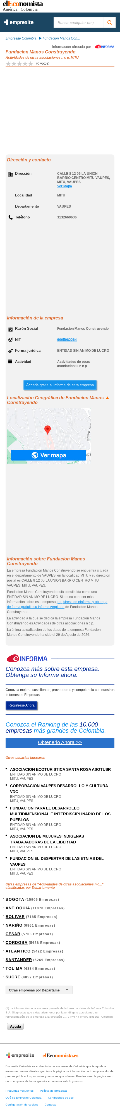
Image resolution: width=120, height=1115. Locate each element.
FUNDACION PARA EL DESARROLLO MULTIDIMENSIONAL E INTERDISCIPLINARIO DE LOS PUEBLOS (60, 814)
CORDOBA (17, 942)
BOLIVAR (15, 916)
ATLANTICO (18, 951)
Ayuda (15, 1026)
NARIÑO (14, 925)
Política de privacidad (54, 1090)
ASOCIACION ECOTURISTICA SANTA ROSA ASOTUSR (60, 769)
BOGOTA (15, 899)
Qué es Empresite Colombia (24, 1097)
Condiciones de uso (61, 1097)
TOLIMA (14, 968)
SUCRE (13, 977)
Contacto (50, 1104)
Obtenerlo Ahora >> (60, 742)
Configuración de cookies (22, 1104)
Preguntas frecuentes (19, 1090)
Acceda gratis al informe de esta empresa (60, 385)
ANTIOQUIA (18, 908)
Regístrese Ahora (21, 705)
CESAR (13, 934)
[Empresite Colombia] (18, 24)
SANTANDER (19, 960)
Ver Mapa (64, 186)
